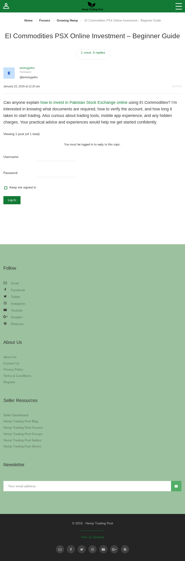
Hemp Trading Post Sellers (22, 440)
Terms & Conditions (17, 376)
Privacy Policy (13, 369)
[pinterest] (125, 549)
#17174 (177, 86)
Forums (44, 20)
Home (28, 20)
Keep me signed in (22, 187)
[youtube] (103, 549)
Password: (10, 173)
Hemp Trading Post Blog (20, 421)
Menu (178, 6)
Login (6, 6)
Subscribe (176, 486)
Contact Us (11, 363)
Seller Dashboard (15, 415)
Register (9, 382)
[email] (60, 549)
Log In (12, 200)
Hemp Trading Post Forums (23, 427)
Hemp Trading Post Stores (22, 446)
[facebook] (71, 549)
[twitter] (82, 549)
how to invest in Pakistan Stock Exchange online (83, 102)
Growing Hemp (67, 20)
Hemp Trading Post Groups (22, 434)
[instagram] (92, 549)
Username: (11, 157)
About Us (9, 357)
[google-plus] (114, 549)
